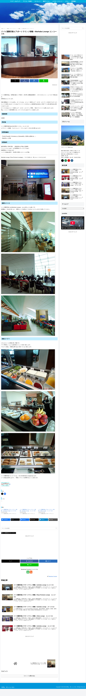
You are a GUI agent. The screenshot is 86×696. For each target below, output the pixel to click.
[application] (72, 222)
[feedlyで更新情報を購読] (28, 572)
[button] (56, 528)
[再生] (63, 228)
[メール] (65, 160)
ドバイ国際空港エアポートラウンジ (9, 532)
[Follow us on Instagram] (72, 160)
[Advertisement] (29, 89)
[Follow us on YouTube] (68, 160)
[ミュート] (80, 228)
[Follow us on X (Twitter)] (62, 160)
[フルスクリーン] (82, 228)
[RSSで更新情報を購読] (31, 572)
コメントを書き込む (29, 676)
